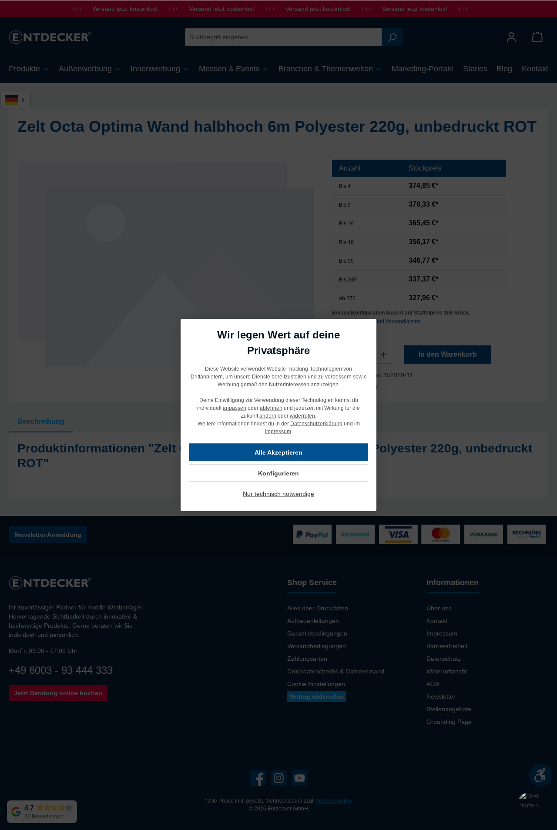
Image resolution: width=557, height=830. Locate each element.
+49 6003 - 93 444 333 (61, 670)
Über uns (439, 608)
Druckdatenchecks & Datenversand (335, 671)
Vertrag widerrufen (316, 696)
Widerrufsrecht (446, 671)
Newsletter (441, 696)
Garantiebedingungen (317, 633)
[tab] (41, 421)
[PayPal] (312, 534)
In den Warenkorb (448, 354)
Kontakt (436, 620)
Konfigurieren (278, 473)
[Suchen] (392, 37)
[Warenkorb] (537, 37)
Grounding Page (449, 721)
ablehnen (271, 408)
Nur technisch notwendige (278, 493)
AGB (432, 683)
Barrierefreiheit (446, 646)
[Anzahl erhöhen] (384, 354)
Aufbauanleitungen (313, 620)
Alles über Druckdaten (317, 608)
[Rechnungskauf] (526, 534)
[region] (166, 264)
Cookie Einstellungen (316, 683)
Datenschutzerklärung (316, 424)
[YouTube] (299, 778)
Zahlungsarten (307, 658)
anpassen (234, 408)
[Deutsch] (20, 100)
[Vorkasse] (483, 534)
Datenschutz (443, 658)
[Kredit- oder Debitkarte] (419, 534)
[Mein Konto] (511, 37)
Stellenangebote (448, 709)
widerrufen (302, 416)
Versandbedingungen (316, 646)
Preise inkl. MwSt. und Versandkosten (376, 321)
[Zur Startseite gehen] (50, 37)
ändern (267, 416)
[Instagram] (279, 778)
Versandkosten (333, 801)
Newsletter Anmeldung (47, 534)
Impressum (441, 633)
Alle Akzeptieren (278, 452)
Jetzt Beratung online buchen (58, 692)
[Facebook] (258, 778)
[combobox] (283, 37)
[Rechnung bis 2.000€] (355, 534)
